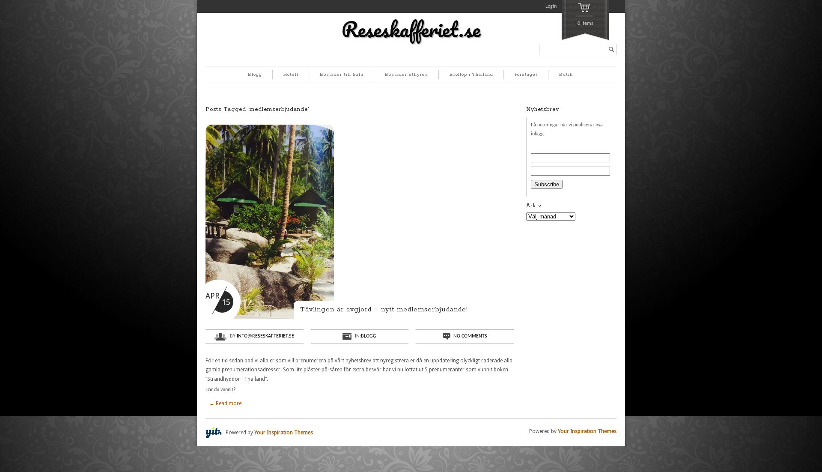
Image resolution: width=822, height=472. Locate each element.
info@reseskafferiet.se (265, 336)
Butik (566, 75)
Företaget (526, 75)
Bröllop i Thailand (471, 75)
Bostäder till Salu (341, 75)
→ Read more (225, 403)
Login (551, 6)
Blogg (255, 75)
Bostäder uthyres (406, 75)
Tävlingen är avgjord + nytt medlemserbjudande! (384, 309)
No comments (470, 336)
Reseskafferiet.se (411, 29)
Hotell (290, 75)
